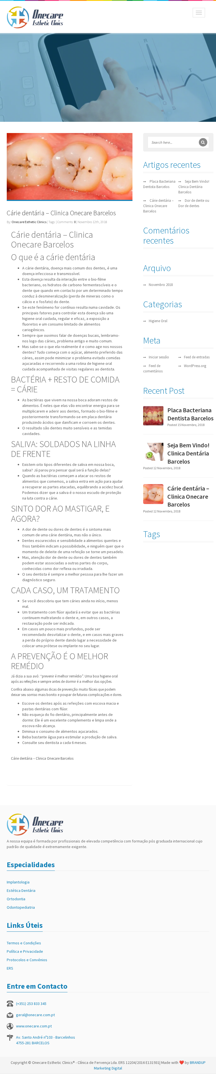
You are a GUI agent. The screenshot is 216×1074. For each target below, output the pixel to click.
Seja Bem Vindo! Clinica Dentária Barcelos (193, 186)
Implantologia (18, 882)
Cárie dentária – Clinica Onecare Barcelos (61, 213)
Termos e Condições (24, 942)
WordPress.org (195, 365)
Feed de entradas (197, 357)
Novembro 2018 (161, 284)
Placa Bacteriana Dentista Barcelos (190, 414)
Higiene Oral (158, 321)
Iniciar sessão (159, 357)
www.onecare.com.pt (34, 1026)
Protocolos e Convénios (27, 959)
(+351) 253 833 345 (31, 1003)
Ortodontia (16, 898)
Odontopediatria (21, 907)
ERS (10, 968)
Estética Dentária (21, 890)
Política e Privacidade (25, 951)
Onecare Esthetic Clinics (29, 222)
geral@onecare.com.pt (35, 1014)
